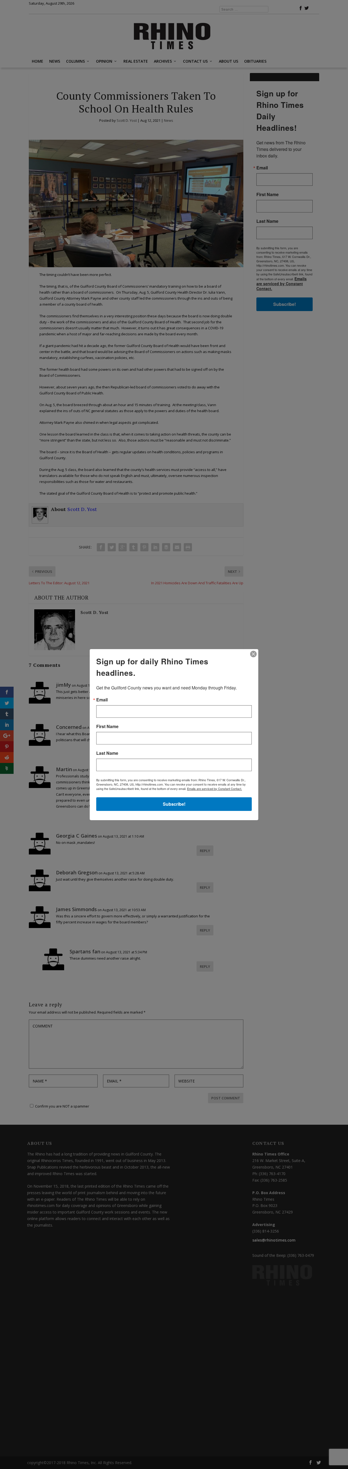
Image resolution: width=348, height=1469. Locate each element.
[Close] (253, 654)
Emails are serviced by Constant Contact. (214, 788)
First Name (107, 726)
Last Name (107, 753)
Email (102, 700)
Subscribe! (174, 804)
